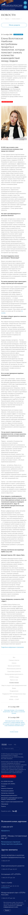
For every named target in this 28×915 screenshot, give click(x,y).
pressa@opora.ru (5, 887)
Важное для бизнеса (14, 666)
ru (25, 7)
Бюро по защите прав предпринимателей (14, 685)
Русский (4, 744)
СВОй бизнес (14, 696)
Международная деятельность (14, 674)
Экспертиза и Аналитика (7, 793)
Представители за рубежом (11, 844)
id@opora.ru (5, 831)
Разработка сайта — (8, 811)
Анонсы (14, 663)
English (10, 744)
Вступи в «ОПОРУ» (8, 776)
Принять (7, 910)
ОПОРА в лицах (14, 677)
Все (14, 657)
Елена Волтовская (7, 101)
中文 (15, 744)
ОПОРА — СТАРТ (14, 699)
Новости (7, 18)
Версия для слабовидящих (9, 9)
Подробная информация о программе (12, 647)
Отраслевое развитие (14, 671)
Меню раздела (14, 25)
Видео (14, 688)
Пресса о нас (14, 680)
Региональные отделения (10, 842)
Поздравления (14, 691)
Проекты (3, 806)
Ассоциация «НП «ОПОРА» (8, 783)
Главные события (14, 660)
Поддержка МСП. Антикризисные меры (14, 694)
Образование (4, 804)
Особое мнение (16, 18)
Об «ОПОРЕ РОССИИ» (7, 781)
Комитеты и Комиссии (7, 788)
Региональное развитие (14, 668)
